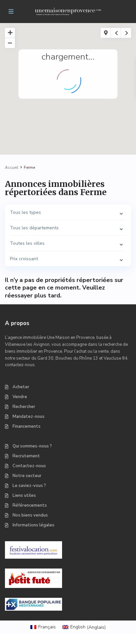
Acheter (21, 387)
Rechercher (24, 407)
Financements (27, 426)
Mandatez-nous (29, 416)
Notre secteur (27, 476)
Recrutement (26, 456)
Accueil (11, 167)
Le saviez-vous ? (29, 486)
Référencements (30, 505)
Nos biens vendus (30, 515)
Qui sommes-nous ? (32, 446)
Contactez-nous (29, 466)
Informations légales (33, 525)
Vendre (20, 397)
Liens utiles (24, 495)
